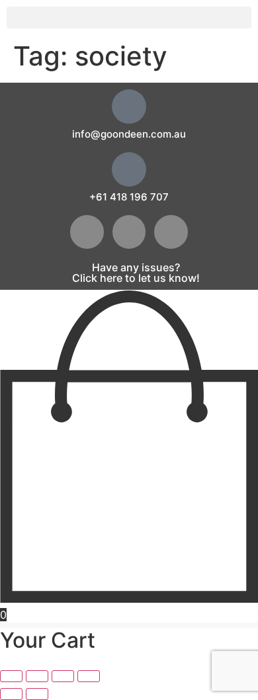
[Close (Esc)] (88, 676)
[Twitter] (129, 232)
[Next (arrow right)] (37, 694)
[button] (129, 17)
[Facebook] (87, 232)
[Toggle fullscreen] (37, 676)
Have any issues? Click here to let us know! (136, 272)
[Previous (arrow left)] (11, 694)
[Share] (63, 676)
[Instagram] (171, 232)
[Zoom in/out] (11, 676)
